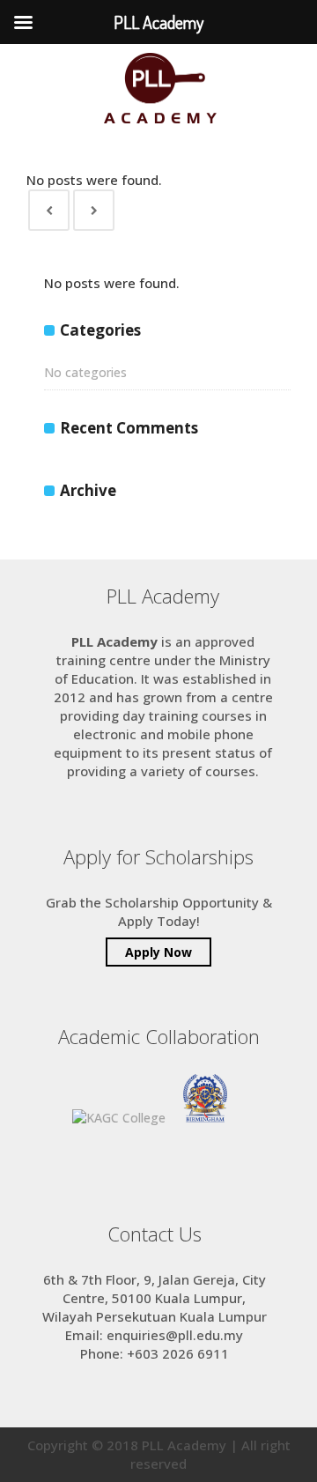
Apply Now (158, 952)
